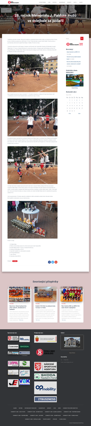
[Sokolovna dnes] (72, 342)
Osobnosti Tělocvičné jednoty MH (70, 408)
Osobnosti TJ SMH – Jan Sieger (36, 415)
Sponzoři (55, 419)
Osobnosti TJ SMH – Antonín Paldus (35, 411)
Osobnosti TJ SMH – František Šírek (20, 415)
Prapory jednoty (47, 419)
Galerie (80, 2)
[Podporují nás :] (45, 338)
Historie (54, 2)
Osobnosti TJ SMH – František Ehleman (72, 411)
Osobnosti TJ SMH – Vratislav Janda (33, 419)
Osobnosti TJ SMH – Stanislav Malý (70, 415)
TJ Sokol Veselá (62, 419)
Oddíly (75, 2)
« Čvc (69, 113)
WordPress (80, 423)
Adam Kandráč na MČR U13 (73, 52)
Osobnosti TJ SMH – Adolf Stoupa (18, 411)
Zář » (79, 113)
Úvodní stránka (42, 2)
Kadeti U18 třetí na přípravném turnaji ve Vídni (45, 306)
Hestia (70, 423)
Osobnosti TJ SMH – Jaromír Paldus (53, 415)
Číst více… (21, 320)
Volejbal (12, 303)
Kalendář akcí (62, 2)
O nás (49, 2)
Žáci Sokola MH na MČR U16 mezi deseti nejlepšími (70, 306)
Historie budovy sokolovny (30, 408)
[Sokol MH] (13, 2)
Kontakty (69, 2)
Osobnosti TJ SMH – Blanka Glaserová (53, 411)
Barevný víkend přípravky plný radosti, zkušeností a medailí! (18, 307)
